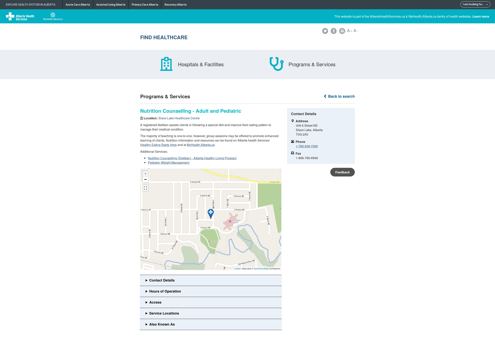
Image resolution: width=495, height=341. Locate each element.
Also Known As (162, 324)
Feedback (342, 172)
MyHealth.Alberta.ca (201, 145)
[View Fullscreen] (145, 188)
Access (155, 302)
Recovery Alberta (176, 4)
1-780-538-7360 (307, 146)
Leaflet (237, 268)
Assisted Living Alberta (110, 4)
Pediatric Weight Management (168, 162)
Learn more (480, 16)
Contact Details (162, 280)
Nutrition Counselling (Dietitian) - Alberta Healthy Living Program (192, 158)
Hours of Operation (165, 291)
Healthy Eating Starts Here (158, 145)
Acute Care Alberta (78, 4)
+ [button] (145, 173)
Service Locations (164, 313)
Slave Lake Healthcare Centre (179, 118)
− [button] (145, 179)
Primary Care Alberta (145, 4)
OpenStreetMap (261, 268)
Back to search (341, 96)
